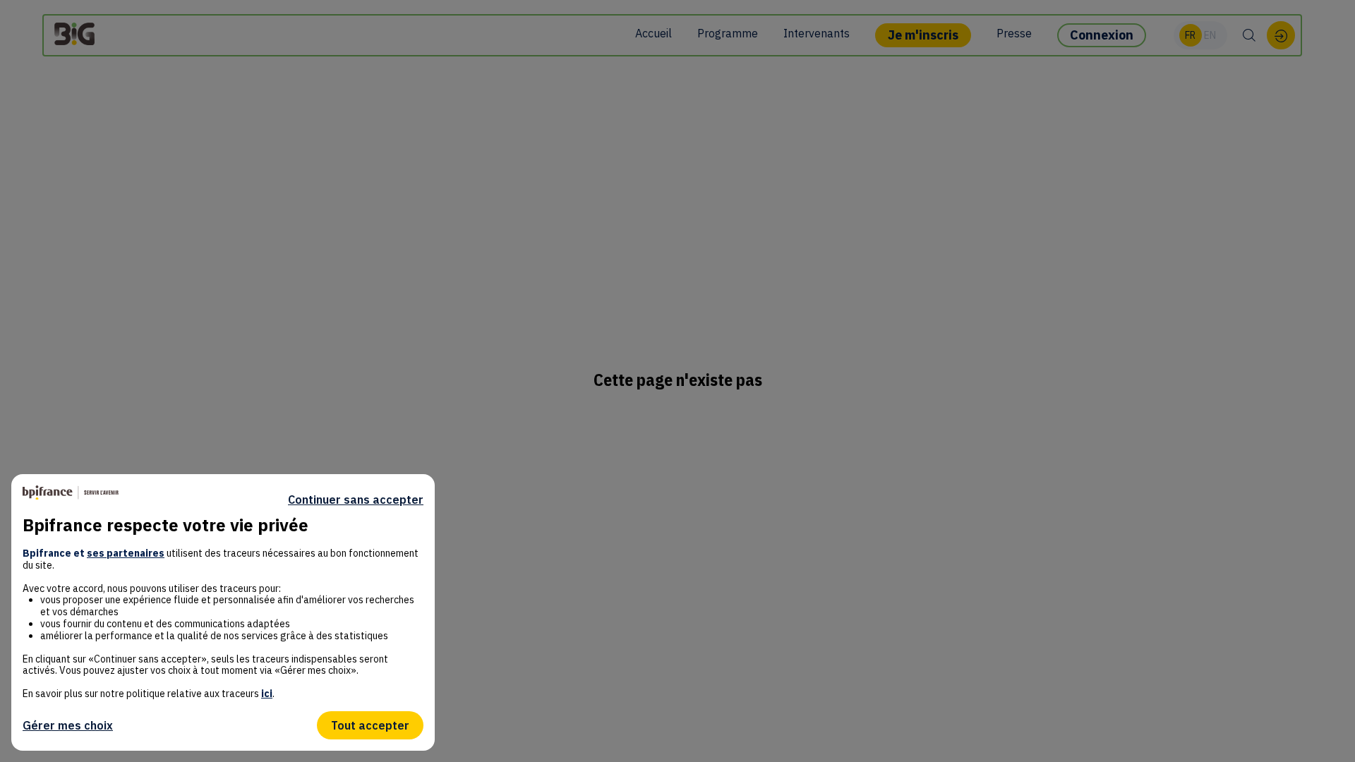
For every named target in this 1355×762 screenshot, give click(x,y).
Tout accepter (370, 725)
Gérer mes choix (68, 725)
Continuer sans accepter (355, 499)
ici (266, 693)
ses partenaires (125, 553)
